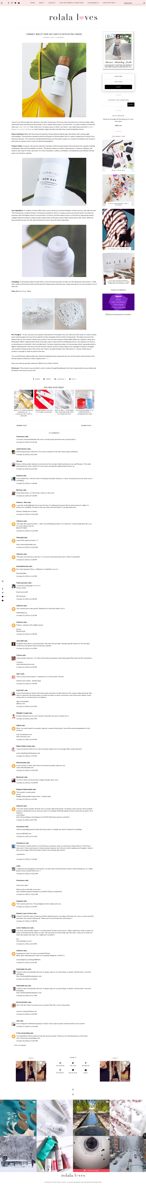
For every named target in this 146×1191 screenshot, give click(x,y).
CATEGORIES (92, 3)
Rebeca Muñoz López (23, 746)
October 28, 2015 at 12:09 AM (27, 1041)
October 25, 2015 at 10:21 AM (27, 894)
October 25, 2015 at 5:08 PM (26, 921)
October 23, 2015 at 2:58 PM (26, 634)
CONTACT (52, 3)
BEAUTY (37, 31)
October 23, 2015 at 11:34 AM (27, 531)
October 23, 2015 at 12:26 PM (27, 547)
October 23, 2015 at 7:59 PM (26, 756)
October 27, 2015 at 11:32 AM (27, 1026)
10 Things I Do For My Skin (118, 249)
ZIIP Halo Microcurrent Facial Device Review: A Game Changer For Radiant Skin (118, 282)
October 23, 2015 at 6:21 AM (26, 469)
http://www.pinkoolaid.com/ (26, 544)
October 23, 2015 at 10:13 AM (27, 514)
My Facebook (21, 596)
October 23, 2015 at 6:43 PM (26, 739)
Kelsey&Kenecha (22, 566)
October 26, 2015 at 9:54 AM (26, 979)
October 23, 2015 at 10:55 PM (27, 770)
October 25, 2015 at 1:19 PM (26, 907)
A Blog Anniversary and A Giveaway (118, 204)
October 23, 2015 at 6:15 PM (26, 706)
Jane (18, 1021)
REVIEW (57, 31)
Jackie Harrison (21, 449)
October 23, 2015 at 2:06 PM (26, 599)
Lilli (17, 461)
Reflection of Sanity (30, 511)
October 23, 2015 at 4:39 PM (26, 667)
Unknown (19, 521)
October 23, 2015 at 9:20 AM (26, 496)
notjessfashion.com (30, 1011)
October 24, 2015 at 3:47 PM (26, 799)
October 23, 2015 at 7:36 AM (26, 483)
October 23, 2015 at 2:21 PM (26, 615)
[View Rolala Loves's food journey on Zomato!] (118, 314)
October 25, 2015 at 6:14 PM (26, 944)
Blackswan (20, 777)
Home (32, 3)
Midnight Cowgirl (22, 713)
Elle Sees (19, 490)
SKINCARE (63, 31)
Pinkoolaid (20, 537)
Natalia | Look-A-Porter (24, 913)
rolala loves (61, 1182)
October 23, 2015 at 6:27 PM (26, 719)
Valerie (18, 725)
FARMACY (42, 31)
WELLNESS (70, 31)
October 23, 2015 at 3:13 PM (26, 648)
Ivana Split (20, 641)
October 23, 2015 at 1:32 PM (26, 576)
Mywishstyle (20, 631)
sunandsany (20, 854)
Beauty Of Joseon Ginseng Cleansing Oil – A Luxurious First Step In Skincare (23, 413)
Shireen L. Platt (21, 502)
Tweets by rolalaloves (118, 290)
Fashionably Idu (21, 969)
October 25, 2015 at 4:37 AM (26, 836)
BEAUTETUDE (21, 528)
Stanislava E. (20, 843)
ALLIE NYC (20, 690)
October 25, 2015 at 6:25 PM (26, 962)
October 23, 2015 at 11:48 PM (27, 783)
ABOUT (41, 3)
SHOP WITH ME (108, 3)
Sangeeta (19, 901)
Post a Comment (20, 1045)
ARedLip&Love (21, 613)
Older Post (86, 425)
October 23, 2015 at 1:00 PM (26, 560)
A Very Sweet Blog (23, 1033)
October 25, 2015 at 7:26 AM (26, 859)
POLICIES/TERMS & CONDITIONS (72, 3)
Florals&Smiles (21, 573)
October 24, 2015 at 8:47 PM (26, 820)
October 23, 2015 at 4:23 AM (26, 442)
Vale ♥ (18, 674)
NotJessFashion (22, 1002)
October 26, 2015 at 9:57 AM (26, 995)
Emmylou (19, 475)
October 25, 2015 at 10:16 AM (27, 873)
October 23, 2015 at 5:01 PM (26, 683)
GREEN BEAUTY (50, 31)
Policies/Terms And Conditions (91, 1182)
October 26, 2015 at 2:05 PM (26, 1014)
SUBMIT (118, 87)
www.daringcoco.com (23, 941)
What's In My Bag (118, 170)
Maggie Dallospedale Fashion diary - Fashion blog (33, 796)
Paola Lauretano (22, 583)
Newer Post (22, 425)
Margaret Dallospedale (24, 789)
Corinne (19, 655)
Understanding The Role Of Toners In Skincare (44, 411)
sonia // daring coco (23, 928)
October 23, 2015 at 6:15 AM (26, 454)
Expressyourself (22, 592)
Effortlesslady (21, 762)
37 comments (59, 37)
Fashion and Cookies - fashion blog (28, 681)
